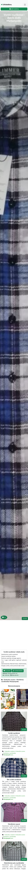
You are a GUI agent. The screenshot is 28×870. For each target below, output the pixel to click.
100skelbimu (7, 4)
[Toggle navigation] (25, 4)
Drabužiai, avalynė (9, 751)
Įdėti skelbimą (15, 9)
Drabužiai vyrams (20, 751)
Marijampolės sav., (8, 754)
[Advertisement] (14, 635)
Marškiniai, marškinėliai (9, 753)
